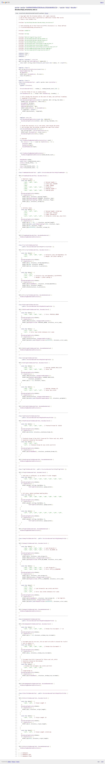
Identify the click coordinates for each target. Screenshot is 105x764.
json (102, 761)
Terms (17, 761)
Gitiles (9, 761)
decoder (73, 7)
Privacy (13, 761)
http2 (67, 7)
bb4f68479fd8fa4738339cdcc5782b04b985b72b (41, 7)
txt (98, 761)
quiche (17, 7)
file (46, 13)
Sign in (101, 2)
